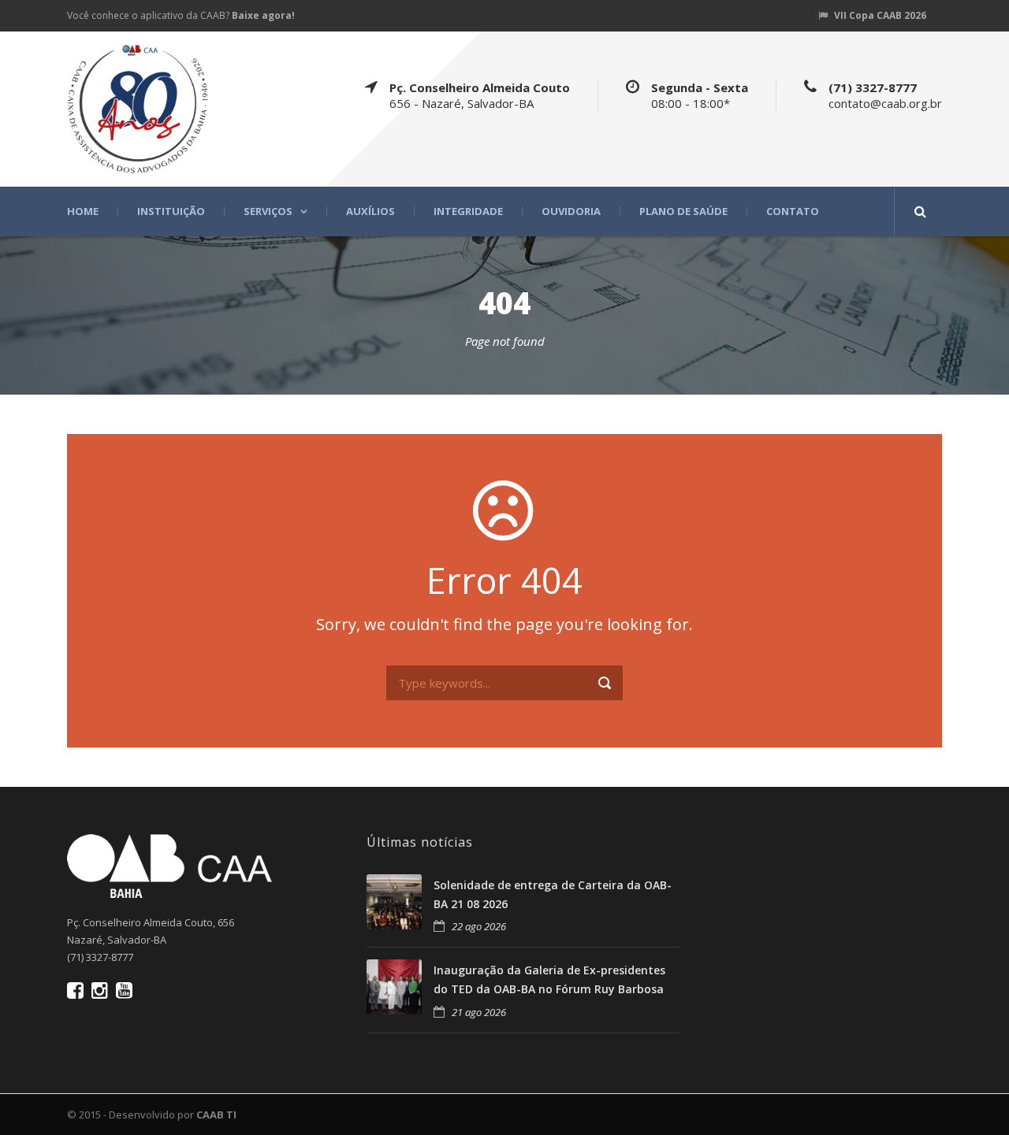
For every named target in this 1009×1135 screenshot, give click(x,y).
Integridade (468, 211)
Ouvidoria (571, 211)
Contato (792, 211)
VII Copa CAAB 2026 (880, 15)
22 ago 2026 (479, 926)
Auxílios (370, 211)
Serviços (268, 211)
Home (83, 211)
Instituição (171, 211)
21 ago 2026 (479, 1012)
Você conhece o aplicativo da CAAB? (181, 15)
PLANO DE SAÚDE (683, 211)
